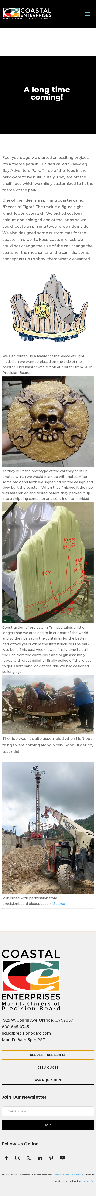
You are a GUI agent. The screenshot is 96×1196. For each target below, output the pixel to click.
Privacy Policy (77, 1174)
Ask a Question (48, 1080)
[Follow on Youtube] (62, 1158)
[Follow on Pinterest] (51, 1158)
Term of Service (61, 1174)
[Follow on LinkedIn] (40, 1158)
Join (48, 1125)
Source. (59, 904)
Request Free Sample (48, 1054)
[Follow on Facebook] (6, 1158)
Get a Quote (47, 1067)
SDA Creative (87, 1181)
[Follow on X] (29, 1158)
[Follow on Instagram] (17, 1158)
